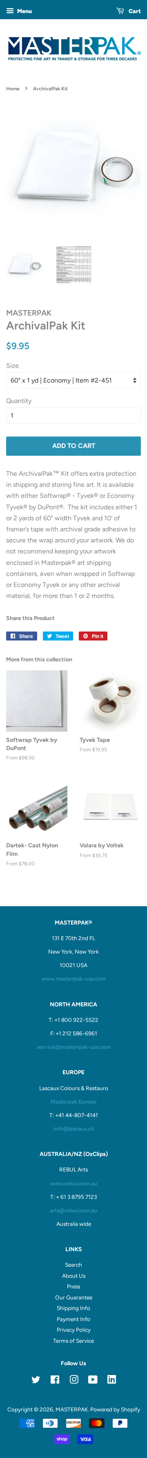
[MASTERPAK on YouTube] (93, 1381)
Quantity (18, 401)
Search (73, 1264)
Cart (134, 11)
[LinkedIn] (111, 1380)
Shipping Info (73, 1308)
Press (73, 1286)
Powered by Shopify (115, 1409)
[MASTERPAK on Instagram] (73, 1381)
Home (13, 89)
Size (12, 366)
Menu (24, 11)
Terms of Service (73, 1340)
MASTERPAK (72, 1409)
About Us (73, 1275)
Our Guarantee (73, 1297)
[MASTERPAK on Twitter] (35, 1381)
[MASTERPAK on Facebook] (55, 1381)
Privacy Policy (74, 1329)
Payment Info (73, 1319)
